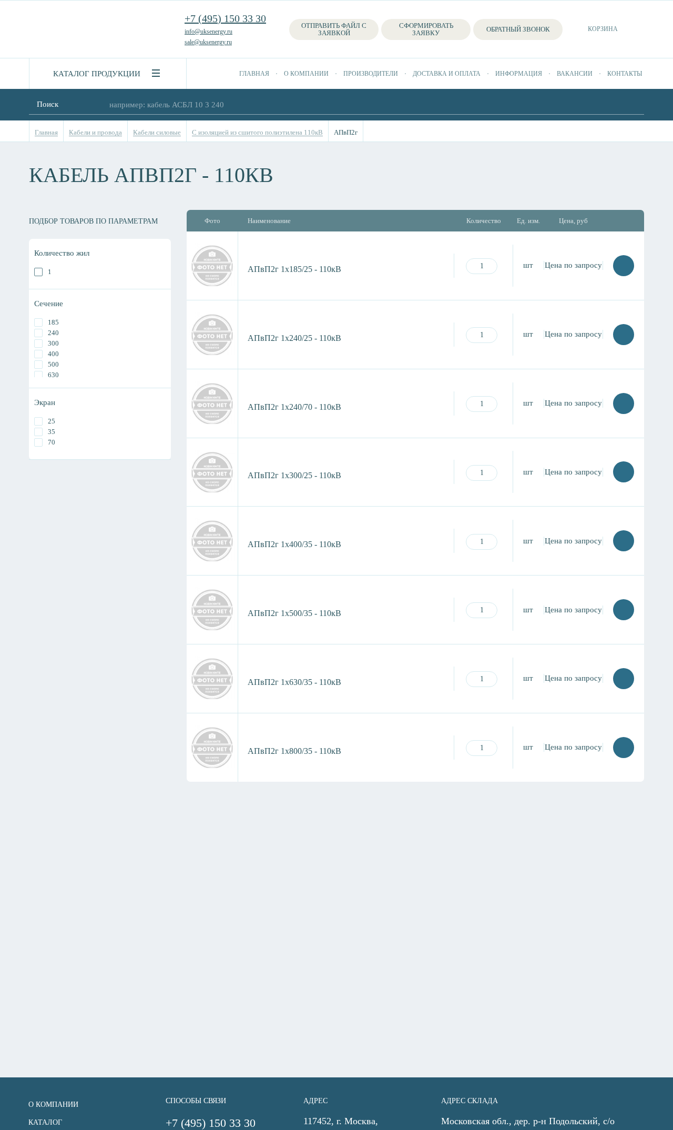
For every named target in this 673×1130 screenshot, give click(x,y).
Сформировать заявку (426, 29)
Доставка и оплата (447, 73)
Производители (370, 73)
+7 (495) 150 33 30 (225, 18)
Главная (254, 73)
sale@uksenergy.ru (208, 42)
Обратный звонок (518, 29)
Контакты (624, 73)
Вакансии (575, 73)
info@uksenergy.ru (208, 31)
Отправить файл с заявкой (333, 29)
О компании (306, 73)
